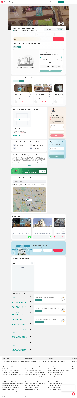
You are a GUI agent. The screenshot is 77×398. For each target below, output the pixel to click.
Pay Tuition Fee (53, 1)
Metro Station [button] (16, 184)
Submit (50, 70)
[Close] (73, 386)
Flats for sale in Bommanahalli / (30, 4)
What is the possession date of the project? (57, 152)
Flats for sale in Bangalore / (19, 4)
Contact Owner (25, 101)
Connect (56, 135)
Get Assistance (38, 310)
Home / (13, 4)
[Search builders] (32, 263)
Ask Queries (57, 156)
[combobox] (30, 181)
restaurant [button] (37, 184)
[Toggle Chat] (73, 393)
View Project (20, 236)
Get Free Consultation (39, 321)
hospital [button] (24, 184)
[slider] (40, 57)
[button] (22, 132)
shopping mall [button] (45, 184)
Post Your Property (61, 1)
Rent (13, 2)
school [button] (30, 184)
